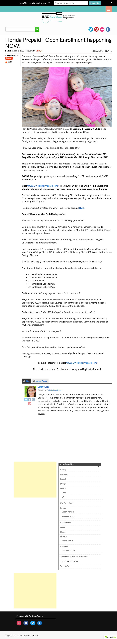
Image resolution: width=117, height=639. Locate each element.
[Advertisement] (35, 480)
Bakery (63, 470)
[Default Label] (39, 623)
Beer (64, 492)
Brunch (63, 479)
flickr (102, 29)
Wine (64, 497)
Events (63, 508)
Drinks (63, 489)
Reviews (9, 58)
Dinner (63, 484)
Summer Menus (68, 516)
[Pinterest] (29, 404)
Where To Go (67, 541)
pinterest (96, 29)
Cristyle (39, 51)
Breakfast (64, 474)
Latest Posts (41, 381)
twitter (90, 29)
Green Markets (68, 512)
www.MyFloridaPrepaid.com (42, 185)
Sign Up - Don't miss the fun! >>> (35, 3)
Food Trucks (65, 523)
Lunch (62, 527)
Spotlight (64, 547)
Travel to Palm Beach (69, 561)
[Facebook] (29, 400)
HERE (81, 207)
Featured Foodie (68, 551)
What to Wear (66, 566)
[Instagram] (33, 400)
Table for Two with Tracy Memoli (73, 557)
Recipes (63, 532)
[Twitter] (26, 400)
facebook (107, 29)
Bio (27, 381)
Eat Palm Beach (67, 503)
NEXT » (108, 51)
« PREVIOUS (97, 51)
